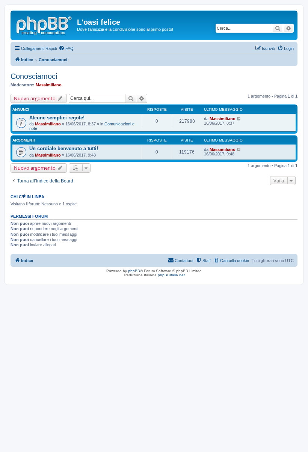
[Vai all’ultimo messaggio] (239, 118)
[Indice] (44, 24)
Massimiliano (49, 85)
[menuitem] (66, 48)
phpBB (134, 271)
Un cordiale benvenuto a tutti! (63, 148)
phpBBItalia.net (171, 275)
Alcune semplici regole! (57, 118)
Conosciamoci (34, 76)
